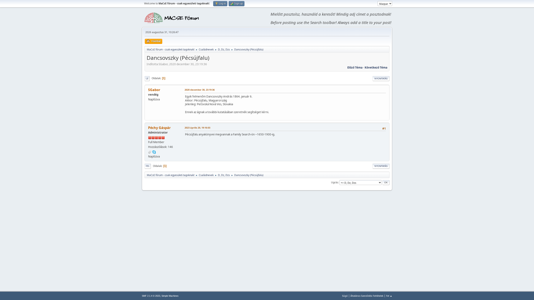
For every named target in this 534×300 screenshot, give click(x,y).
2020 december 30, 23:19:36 (200, 89)
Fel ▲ (389, 295)
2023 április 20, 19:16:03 (197, 127)
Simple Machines (170, 296)
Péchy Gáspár (159, 127)
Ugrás (334, 182)
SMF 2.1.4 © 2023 (151, 296)
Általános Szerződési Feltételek (366, 295)
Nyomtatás (381, 78)
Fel (148, 166)
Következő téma (376, 67)
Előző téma (355, 67)
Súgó (345, 295)
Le (147, 78)
